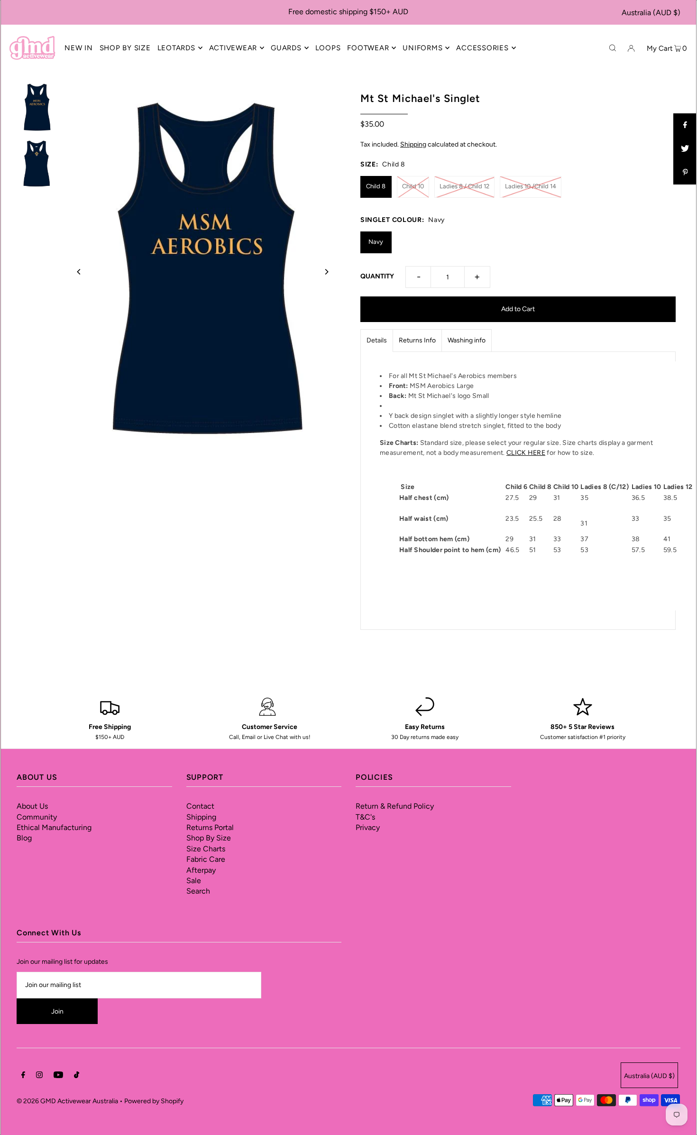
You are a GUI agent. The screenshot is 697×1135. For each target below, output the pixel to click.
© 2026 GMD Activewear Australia (67, 1101)
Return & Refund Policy (395, 806)
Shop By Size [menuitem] (125, 48)
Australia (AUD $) (651, 12)
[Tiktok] (76, 1076)
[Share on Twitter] (685, 149)
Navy (375, 241)
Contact (200, 806)
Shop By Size (208, 837)
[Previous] (79, 271)
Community (37, 816)
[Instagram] (39, 1076)
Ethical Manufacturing (54, 827)
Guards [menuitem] (286, 48)
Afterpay (201, 870)
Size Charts (205, 848)
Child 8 (375, 186)
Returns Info (417, 340)
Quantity (377, 276)
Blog (24, 837)
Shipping (413, 144)
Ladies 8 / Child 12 (464, 186)
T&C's (365, 816)
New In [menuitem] (78, 48)
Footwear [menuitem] (368, 48)
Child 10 (413, 186)
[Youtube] (58, 1076)
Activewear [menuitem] (233, 48)
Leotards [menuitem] (176, 48)
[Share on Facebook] (685, 125)
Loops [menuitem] (328, 48)
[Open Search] (612, 47)
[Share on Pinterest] (685, 173)
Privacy (368, 827)
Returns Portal (210, 827)
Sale (193, 880)
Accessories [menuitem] (482, 48)
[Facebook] (23, 1076)
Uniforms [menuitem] (422, 48)
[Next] (326, 271)
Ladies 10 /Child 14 (530, 186)
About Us (32, 806)
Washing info (467, 340)
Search (198, 890)
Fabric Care (205, 859)
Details (377, 340)
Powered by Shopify (153, 1101)
